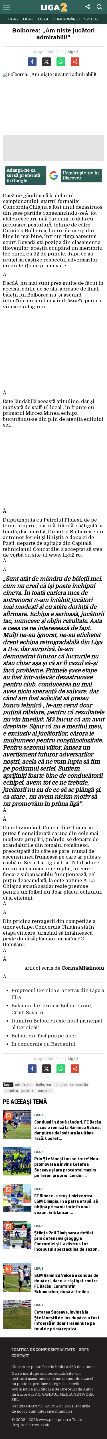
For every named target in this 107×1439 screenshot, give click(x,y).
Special (91, 19)
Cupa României (66, 19)
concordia (79, 1085)
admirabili (24, 1085)
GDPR (84, 1350)
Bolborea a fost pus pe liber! (44, 1036)
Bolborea (43, 1085)
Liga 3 (28, 19)
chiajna (60, 1085)
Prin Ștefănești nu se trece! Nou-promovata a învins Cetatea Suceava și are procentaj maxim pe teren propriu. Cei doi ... (67, 1167)
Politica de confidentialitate (43, 1350)
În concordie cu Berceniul (43, 1044)
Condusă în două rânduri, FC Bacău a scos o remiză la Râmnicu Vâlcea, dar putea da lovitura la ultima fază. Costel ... (67, 1130)
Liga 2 (13, 19)
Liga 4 (43, 19)
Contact (20, 1356)
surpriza (45, 1091)
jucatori (28, 1091)
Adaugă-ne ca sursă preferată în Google (23, 175)
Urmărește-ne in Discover (80, 175)
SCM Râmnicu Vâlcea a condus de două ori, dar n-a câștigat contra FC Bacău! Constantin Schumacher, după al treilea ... (66, 1283)
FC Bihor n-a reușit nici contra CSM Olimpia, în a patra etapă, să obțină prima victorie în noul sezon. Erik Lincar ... (66, 1204)
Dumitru (11, 1091)
